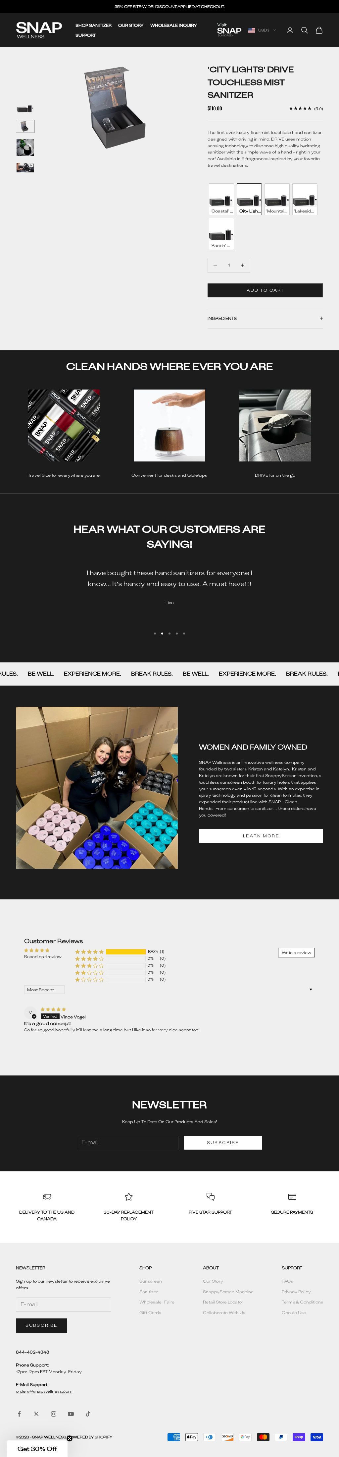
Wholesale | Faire (156, 1302)
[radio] (221, 199)
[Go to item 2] (25, 126)
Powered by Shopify (90, 1437)
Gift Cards (150, 1312)
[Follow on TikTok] (88, 1414)
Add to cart (265, 290)
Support (85, 35)
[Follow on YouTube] (71, 1414)
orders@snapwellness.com (44, 1391)
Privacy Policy (296, 1291)
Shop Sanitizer (93, 25)
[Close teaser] (69, 1438)
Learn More (261, 835)
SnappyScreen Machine (228, 1291)
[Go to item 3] (25, 147)
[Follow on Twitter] (36, 1414)
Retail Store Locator (223, 1302)
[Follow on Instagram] (53, 1414)
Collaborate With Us (224, 1312)
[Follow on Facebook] (19, 1414)
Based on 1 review (43, 956)
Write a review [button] (296, 952)
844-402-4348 (32, 1352)
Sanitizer (148, 1291)
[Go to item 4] (25, 167)
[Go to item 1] (25, 105)
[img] (53, 1009)
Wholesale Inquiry (173, 25)
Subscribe (223, 1142)
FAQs (287, 1281)
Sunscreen (150, 1281)
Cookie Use (294, 1312)
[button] (89, 952)
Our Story (131, 25)
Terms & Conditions (302, 1302)
